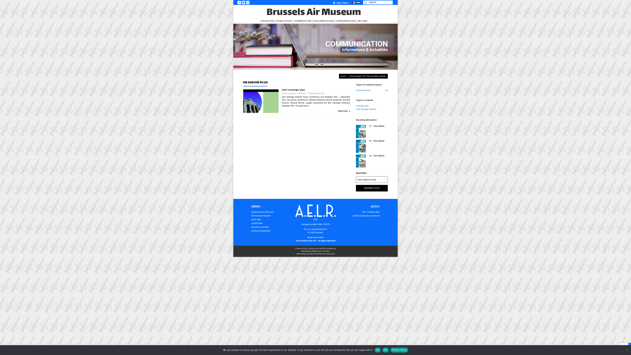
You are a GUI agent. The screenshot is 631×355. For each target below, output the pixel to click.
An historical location (261, 216)
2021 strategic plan (293, 89)
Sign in (346, 2)
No (385, 350)
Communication (289, 93)
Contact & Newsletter (261, 231)
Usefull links (257, 223)
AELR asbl (255, 219)
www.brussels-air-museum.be (366, 216)
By (301, 93)
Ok (377, 350)
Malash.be (316, 251)
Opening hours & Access (262, 212)
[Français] (354, 3)
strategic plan (362, 106)
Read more (343, 111)
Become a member (260, 227)
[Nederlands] (358, 3)
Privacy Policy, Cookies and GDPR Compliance (315, 249)
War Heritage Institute (366, 109)
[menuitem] (267, 21)
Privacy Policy (399, 350)
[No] (627, 350)
